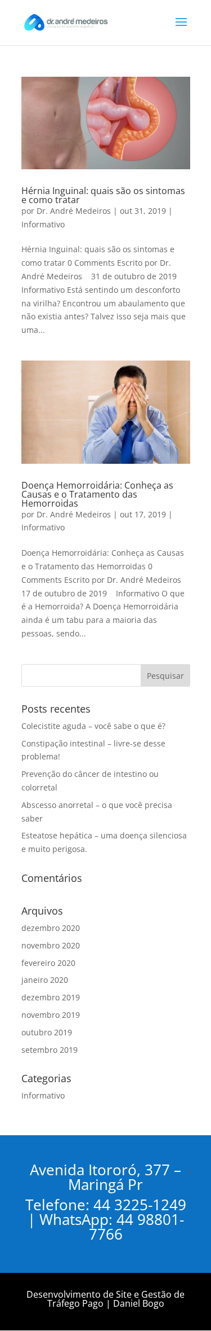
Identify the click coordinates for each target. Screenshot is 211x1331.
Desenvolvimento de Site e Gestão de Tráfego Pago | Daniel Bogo (105, 1299)
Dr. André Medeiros (74, 210)
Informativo (43, 224)
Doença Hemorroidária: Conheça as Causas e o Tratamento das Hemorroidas (97, 494)
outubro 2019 (46, 1032)
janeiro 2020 (44, 979)
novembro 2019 (50, 1014)
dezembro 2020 (50, 928)
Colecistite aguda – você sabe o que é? (93, 726)
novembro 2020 (50, 945)
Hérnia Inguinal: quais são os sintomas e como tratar (103, 195)
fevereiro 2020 (48, 962)
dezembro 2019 (50, 997)
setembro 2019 (49, 1049)
